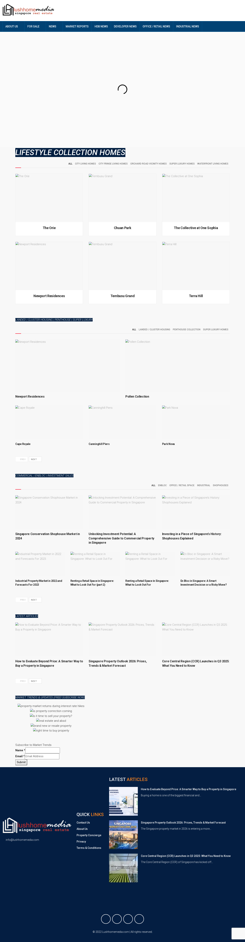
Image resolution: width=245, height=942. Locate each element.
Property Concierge (89, 835)
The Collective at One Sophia (196, 228)
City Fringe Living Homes (113, 163)
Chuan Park (122, 228)
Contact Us (83, 822)
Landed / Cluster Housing (154, 329)
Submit (21, 762)
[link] (123, 801)
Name (129, 130)
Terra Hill (196, 296)
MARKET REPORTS (77, 26)
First (162, 135)
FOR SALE (33, 26)
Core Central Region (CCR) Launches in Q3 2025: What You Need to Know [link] (186, 855)
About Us (82, 828)
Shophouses (220, 485)
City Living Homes (85, 163)
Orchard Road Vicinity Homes (148, 163)
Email (20, 756)
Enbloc (162, 485)
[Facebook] (106, 919)
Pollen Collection (137, 396)
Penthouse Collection (186, 329)
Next (34, 459)
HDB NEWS (101, 26)
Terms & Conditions (89, 847)
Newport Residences (49, 296)
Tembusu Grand (122, 296)
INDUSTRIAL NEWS (187, 26)
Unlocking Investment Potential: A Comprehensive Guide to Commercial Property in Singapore (121, 538)
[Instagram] (128, 919)
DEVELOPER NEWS (125, 26)
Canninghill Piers (99, 444)
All (70, 163)
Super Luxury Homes (182, 163)
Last (162, 141)
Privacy (81, 841)
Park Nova (168, 444)
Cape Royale (22, 444)
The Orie (49, 228)
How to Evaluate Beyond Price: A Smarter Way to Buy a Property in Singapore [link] (188, 789)
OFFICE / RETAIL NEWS (156, 26)
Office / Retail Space (181, 485)
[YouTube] (139, 919)
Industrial (203, 485)
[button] (19, 718)
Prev (23, 459)
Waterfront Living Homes (212, 163)
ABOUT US (11, 26)
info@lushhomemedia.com (22, 839)
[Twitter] (117, 919)
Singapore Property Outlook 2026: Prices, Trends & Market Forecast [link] (183, 822)
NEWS (52, 26)
